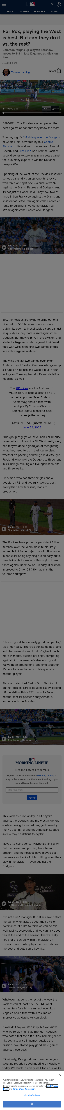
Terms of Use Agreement (24, 1089)
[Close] (60, 1075)
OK (32, 1104)
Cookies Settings (32, 1095)
